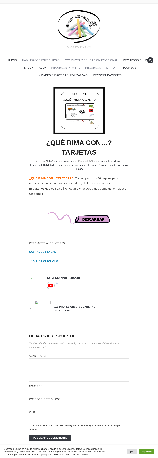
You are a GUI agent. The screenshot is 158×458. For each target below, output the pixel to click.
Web (32, 412)
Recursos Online (136, 60)
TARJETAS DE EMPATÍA (43, 260)
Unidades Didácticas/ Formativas (62, 75)
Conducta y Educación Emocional (91, 60)
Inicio (12, 60)
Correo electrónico (44, 399)
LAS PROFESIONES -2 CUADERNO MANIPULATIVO (74, 309)
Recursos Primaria (100, 67)
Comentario (38, 355)
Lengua (92, 165)
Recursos (128, 67)
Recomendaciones (107, 75)
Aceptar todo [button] (146, 452)
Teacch (27, 67)
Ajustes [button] (132, 452)
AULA (42, 67)
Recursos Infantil (65, 67)
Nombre (35, 386)
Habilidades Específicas (41, 60)
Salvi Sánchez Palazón (59, 161)
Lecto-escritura (79, 165)
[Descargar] (79, 220)
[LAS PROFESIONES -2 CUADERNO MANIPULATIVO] (43, 308)
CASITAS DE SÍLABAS (42, 252)
